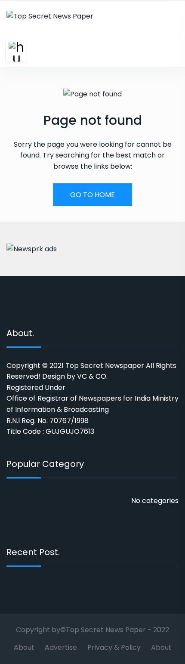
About (24, 647)
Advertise (61, 647)
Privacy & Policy (114, 647)
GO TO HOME (92, 195)
